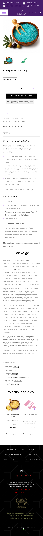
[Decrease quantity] (9, 89)
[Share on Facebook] (9, 127)
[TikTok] (30, 476)
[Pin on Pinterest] (18, 127)
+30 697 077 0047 (21, 490)
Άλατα (14, 122)
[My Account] (32, 13)
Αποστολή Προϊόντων (13, 454)
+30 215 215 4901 (21, 493)
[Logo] (21, 12)
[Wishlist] (36, 13)
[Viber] (21, 476)
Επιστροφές (33, 454)
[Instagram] (17, 476)
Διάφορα (33, 421)
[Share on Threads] (15, 127)
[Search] (29, 13)
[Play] (8, 60)
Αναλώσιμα (26, 421)
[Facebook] (13, 476)
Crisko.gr (16, 269)
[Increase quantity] (33, 89)
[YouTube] (26, 476)
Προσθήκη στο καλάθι (21, 96)
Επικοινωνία (11, 449)
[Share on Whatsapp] (21, 127)
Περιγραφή (7, 133)
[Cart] (40, 12)
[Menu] (4, 12)
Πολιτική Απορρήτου (11, 459)
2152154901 (18, 381)
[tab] (7, 134)
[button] (13, 434)
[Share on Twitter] (12, 127)
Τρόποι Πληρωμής (29, 449)
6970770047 (15, 384)
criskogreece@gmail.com (19, 377)
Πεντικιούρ (22, 122)
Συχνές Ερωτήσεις (33, 459)
